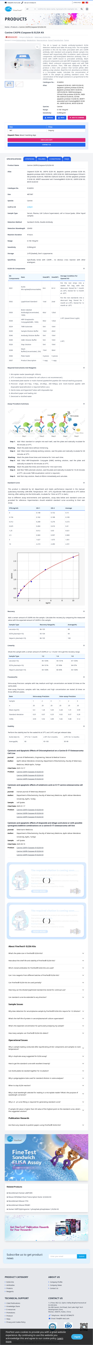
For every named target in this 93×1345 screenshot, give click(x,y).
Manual (50, 118)
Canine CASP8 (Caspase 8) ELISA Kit (30, 775)
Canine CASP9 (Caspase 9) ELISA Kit (30, 779)
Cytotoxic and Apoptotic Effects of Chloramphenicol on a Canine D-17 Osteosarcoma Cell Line (45, 752)
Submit (81, 1256)
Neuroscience (42, 40)
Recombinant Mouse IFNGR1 (19, 1205)
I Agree (77, 1337)
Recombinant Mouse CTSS (18, 1201)
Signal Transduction (55, 40)
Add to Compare (78, 118)
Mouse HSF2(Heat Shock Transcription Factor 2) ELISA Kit (30, 1197)
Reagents (10, 1291)
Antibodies (10, 1285)
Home (7, 27)
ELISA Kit (29, 37)
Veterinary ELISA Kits (42, 37)
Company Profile (56, 1282)
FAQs (8, 1319)
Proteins (9, 1288)
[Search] (81, 9)
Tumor (66, 40)
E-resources (10, 1309)
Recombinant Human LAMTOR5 (20, 1193)
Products (14, 27)
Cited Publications (13, 1303)
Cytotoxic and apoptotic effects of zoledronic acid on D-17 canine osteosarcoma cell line (45, 786)
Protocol (9, 1316)
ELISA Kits (10, 1282)
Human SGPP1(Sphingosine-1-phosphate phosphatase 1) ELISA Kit (34, 1209)
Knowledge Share (13, 1306)
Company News (56, 1285)
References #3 (12, 37)
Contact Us (46, 145)
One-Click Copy (46, 140)
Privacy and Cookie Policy (15, 1322)
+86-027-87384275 (67, 1315)
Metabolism (31, 40)
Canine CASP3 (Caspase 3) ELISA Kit (30, 772)
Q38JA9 (30, 207)
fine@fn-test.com (62, 1318)
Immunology (21, 40)
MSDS (62, 118)
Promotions (10, 1313)
